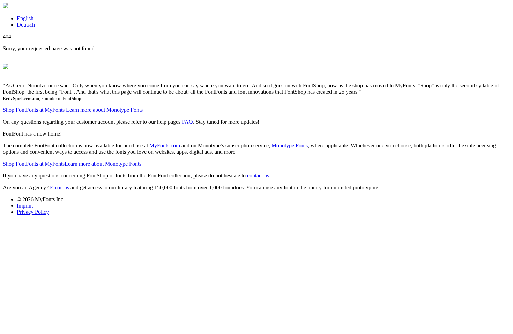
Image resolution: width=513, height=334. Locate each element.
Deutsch (26, 25)
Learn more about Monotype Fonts (104, 110)
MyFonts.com (164, 145)
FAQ (187, 122)
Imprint (25, 206)
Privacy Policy (33, 212)
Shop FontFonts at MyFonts (34, 110)
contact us (258, 176)
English (25, 18)
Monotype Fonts (290, 145)
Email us (60, 187)
